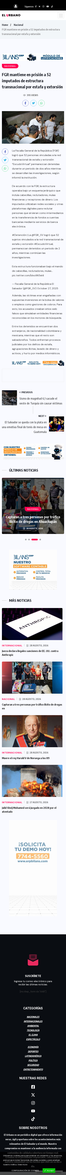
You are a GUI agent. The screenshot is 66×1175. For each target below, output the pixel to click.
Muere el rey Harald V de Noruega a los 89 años (33, 519)
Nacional (18, 24)
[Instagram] (33, 1103)
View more (22, 1164)
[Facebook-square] (33, 1087)
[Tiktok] (33, 1119)
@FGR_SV (37, 235)
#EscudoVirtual (43, 244)
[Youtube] (33, 1111)
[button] (26, 539)
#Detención (19, 235)
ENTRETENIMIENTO (33, 1069)
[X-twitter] (33, 1095)
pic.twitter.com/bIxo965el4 (28, 275)
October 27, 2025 (47, 288)
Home (5, 24)
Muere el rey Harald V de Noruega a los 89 (26, 758)
